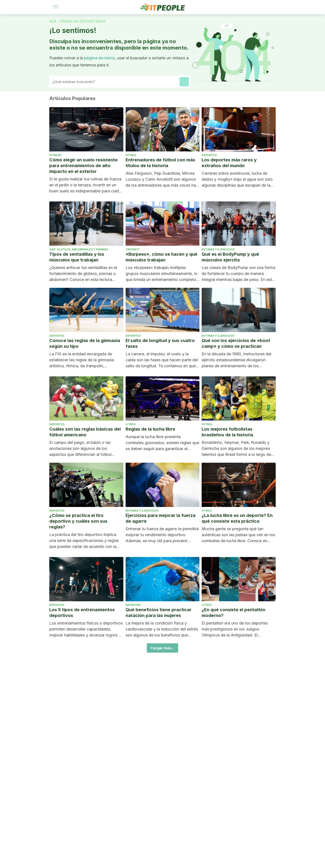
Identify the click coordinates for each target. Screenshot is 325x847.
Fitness (55, 155)
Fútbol (131, 155)
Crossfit (133, 249)
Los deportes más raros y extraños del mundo (229, 162)
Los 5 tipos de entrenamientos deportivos (82, 612)
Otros (131, 424)
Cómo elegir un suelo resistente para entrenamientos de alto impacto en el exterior (83, 165)
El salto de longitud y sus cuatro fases (160, 343)
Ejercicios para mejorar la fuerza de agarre (160, 518)
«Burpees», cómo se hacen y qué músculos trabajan (161, 257)
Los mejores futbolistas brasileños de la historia (227, 431)
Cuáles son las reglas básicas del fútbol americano (85, 431)
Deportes (209, 155)
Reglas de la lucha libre (150, 429)
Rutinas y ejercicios (218, 249)
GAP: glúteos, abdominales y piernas (78, 249)
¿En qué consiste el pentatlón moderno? (233, 612)
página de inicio (99, 58)
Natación (133, 605)
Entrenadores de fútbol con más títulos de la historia (160, 162)
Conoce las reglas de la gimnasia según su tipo (84, 343)
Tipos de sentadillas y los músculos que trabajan (76, 257)
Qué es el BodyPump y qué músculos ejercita (230, 257)
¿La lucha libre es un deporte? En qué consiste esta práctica (237, 518)
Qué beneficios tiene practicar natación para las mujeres (158, 612)
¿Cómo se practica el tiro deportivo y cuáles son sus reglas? (78, 521)
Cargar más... (162, 648)
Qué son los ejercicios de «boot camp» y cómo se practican (236, 343)
